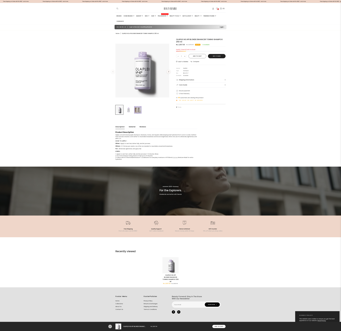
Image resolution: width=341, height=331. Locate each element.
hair (120, 138)
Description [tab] (120, 127)
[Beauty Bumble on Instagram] (178, 312)
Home (117, 33)
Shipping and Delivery (151, 306)
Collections (119, 304)
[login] (213, 8)
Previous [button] (113, 72)
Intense (175, 157)
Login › (222, 27)
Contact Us (119, 309)
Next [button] (169, 72)
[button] (117, 8)
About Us (118, 306)
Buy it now (217, 56)
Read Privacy (321, 320)
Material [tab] (132, 127)
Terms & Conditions (150, 309)
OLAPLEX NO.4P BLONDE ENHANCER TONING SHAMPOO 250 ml (171, 278)
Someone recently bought (38, 305)
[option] (142, 70)
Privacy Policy (148, 301)
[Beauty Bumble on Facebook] (173, 312)
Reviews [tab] (143, 127)
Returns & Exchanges (150, 304)
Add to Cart (219, 326)
